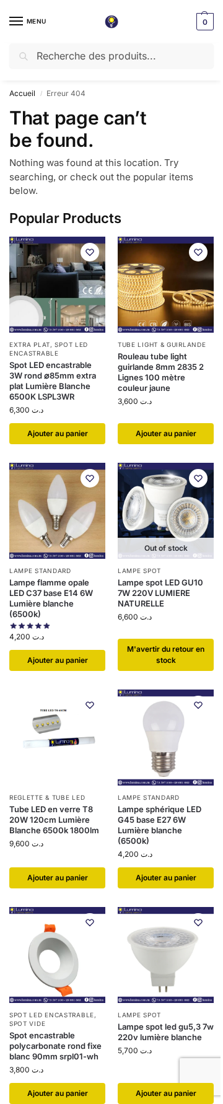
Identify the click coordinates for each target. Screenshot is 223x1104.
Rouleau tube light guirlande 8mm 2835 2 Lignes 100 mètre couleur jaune (161, 372)
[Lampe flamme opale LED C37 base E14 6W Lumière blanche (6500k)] (57, 511)
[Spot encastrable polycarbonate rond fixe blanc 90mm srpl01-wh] (57, 955)
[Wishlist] (90, 252)
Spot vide (27, 1023)
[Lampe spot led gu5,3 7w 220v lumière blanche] (166, 955)
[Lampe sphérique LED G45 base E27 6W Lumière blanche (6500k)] (166, 738)
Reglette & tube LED (47, 797)
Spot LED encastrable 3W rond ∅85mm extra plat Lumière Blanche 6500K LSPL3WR (52, 380)
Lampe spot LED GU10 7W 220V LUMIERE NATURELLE (160, 592)
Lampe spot (139, 570)
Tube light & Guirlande (162, 344)
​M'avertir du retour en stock (165, 654)
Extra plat (29, 344)
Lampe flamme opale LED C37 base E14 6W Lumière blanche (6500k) (51, 598)
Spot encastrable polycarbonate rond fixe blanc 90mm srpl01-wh (55, 1045)
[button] (203, 21)
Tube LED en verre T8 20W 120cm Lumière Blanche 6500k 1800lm (54, 819)
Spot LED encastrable (48, 349)
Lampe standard (40, 570)
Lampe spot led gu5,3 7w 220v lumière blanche (166, 1032)
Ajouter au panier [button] (57, 433)
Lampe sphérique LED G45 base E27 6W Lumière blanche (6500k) (159, 825)
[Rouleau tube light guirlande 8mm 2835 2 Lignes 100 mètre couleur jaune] (166, 285)
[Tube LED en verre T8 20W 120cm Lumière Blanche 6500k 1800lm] (57, 738)
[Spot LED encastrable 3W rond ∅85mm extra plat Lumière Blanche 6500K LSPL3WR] (57, 285)
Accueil (22, 93)
